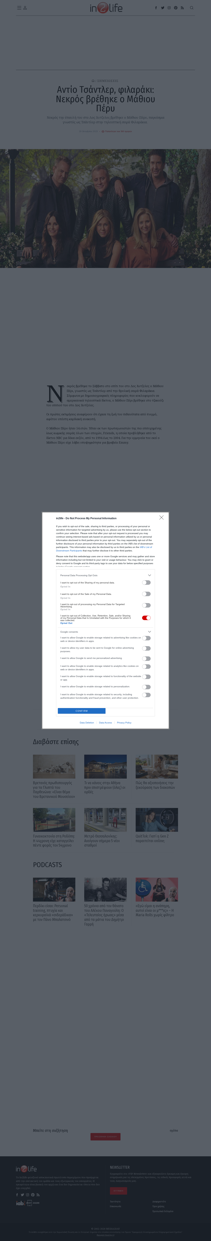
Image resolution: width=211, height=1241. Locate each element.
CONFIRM (82, 711)
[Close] (162, 518)
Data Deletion (87, 722)
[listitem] (105, 575)
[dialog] (105, 620)
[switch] (146, 582)
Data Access (105, 722)
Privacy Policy (124, 722)
